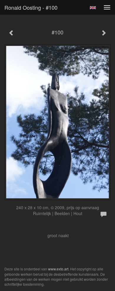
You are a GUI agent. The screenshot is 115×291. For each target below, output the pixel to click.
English (92, 7)
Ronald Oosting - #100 (31, 7)
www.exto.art (58, 268)
